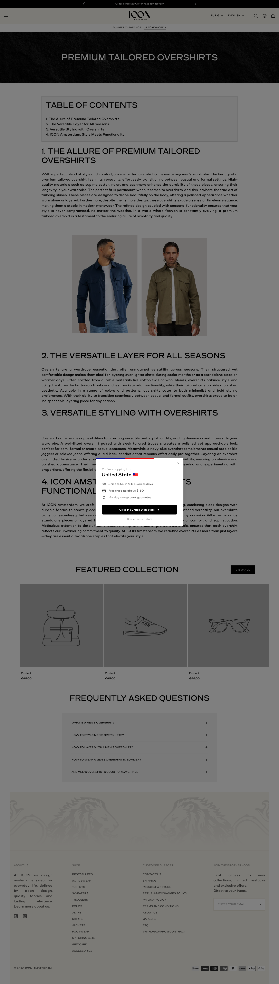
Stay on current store (139, 519)
